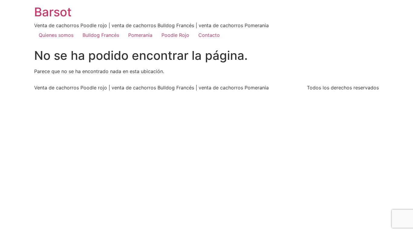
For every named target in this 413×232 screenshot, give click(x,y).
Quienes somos (56, 35)
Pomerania (140, 35)
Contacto (209, 35)
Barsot (53, 12)
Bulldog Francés (101, 35)
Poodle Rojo (175, 35)
